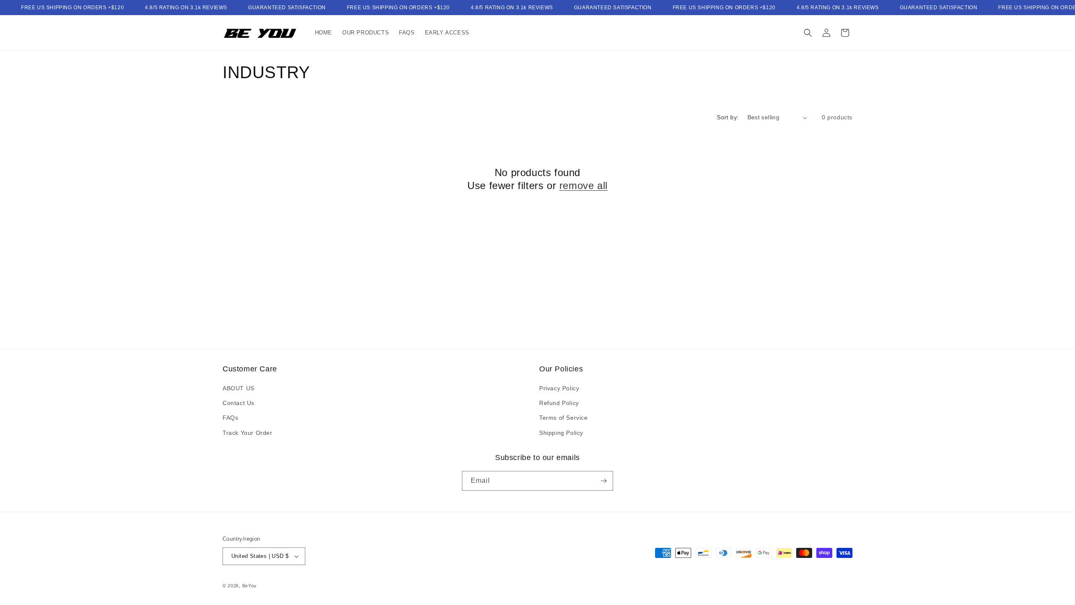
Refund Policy (559, 403)
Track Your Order (248, 432)
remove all (583, 185)
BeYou (249, 585)
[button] (808, 33)
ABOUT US (238, 388)
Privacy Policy (559, 388)
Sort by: (728, 117)
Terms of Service (563, 417)
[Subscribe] (603, 481)
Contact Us (238, 403)
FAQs (230, 417)
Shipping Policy (561, 432)
